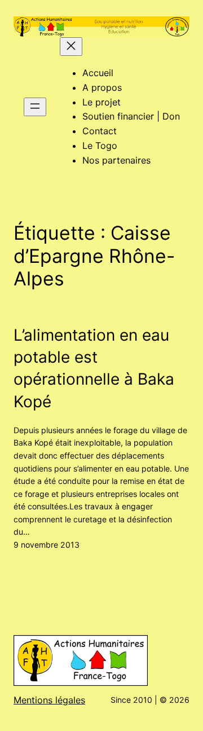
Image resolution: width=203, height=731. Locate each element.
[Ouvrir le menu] (35, 107)
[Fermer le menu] (71, 46)
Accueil (97, 72)
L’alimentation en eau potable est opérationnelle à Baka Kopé (94, 368)
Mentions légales (49, 700)
